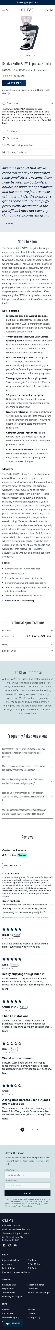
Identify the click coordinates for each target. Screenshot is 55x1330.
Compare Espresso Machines (16, 1272)
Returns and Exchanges (39, 1292)
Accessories (7, 1264)
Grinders (32, 1260)
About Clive (7, 1313)
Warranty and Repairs (12, 1296)
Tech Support (8, 1292)
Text (11, 1181)
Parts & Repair (9, 1268)
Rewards (6, 1309)
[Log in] (46, 10)
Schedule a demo (36, 1284)
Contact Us (33, 1288)
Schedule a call (9, 1284)
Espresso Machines (11, 1260)
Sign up (27, 1193)
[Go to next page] (38, 1129)
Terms (30, 1206)
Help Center (8, 1288)
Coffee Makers (34, 1264)
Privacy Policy (21, 1206)
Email (11, 1170)
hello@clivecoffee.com (19, 1229)
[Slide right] (34, 55)
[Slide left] (20, 55)
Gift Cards (32, 1268)
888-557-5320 (13, 1225)
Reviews (31, 1309)
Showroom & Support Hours (15, 1233)
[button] (27, 103)
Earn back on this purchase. (30, 70)
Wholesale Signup (10, 1317)
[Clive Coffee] (27, 10)
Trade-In (32, 1313)
